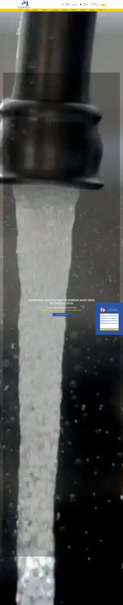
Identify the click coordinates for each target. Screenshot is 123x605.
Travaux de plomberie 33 (92, 10)
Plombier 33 (21, 10)
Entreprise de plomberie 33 (83, 10)
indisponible (85, 4)
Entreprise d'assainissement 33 (55, 10)
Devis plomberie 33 (27, 10)
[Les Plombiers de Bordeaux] (24, 4)
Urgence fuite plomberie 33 (74, 10)
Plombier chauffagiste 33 (35, 10)
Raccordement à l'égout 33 (44, 10)
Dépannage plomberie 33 (65, 10)
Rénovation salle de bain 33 (101, 10)
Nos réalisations (61, 314)
